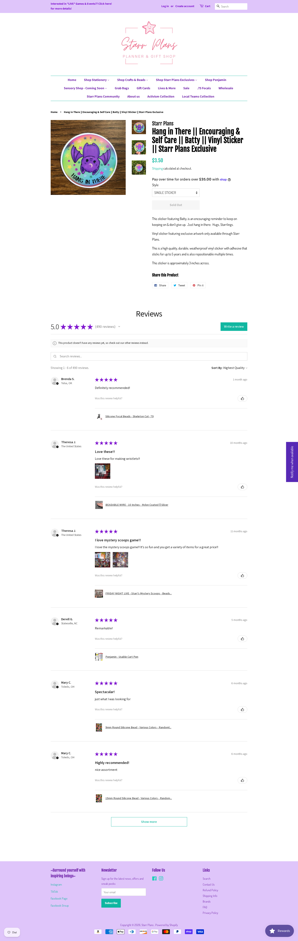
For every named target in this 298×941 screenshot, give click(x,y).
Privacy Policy (210, 912)
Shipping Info (210, 895)
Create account (184, 6)
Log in (165, 6)
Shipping (157, 168)
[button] (119, 326)
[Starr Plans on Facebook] (154, 879)
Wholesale (226, 88)
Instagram (56, 884)
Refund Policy (210, 890)
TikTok (54, 891)
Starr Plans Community (103, 96)
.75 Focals (204, 88)
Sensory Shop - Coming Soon (84, 88)
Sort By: (217, 368)
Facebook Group (60, 905)
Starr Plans (147, 925)
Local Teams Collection (198, 96)
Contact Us (209, 884)
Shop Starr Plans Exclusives (175, 80)
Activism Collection (160, 96)
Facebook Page (59, 898)
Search (206, 878)
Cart (207, 6)
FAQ (205, 907)
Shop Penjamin (215, 80)
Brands (207, 901)
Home (72, 80)
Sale (186, 88)
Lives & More (167, 88)
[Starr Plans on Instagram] (161, 879)
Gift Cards (143, 88)
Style (155, 185)
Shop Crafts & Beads (131, 80)
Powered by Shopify (166, 925)
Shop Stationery (95, 80)
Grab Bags (122, 88)
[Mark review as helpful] (242, 398)
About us (133, 96)
